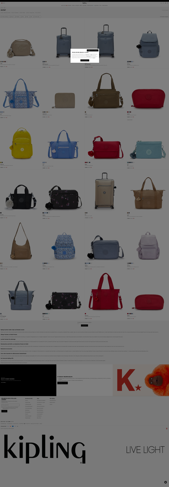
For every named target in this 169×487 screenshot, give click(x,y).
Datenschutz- (87, 54)
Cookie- (91, 54)
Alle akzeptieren (85, 60)
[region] (85, 56)
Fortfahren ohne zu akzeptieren (93, 50)
